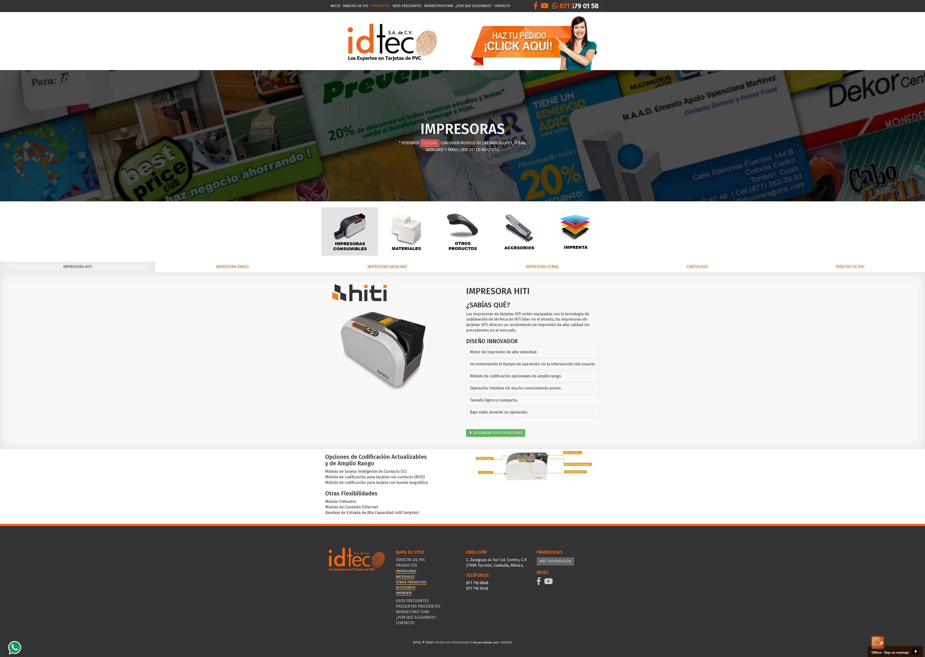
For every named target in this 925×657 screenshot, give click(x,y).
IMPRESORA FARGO (232, 266)
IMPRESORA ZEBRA (542, 266)
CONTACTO (502, 6)
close (915, 651)
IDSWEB (506, 642)
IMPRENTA (404, 593)
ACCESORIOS (406, 587)
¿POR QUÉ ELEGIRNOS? (474, 6)
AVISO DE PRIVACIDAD (452, 642)
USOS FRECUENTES (407, 6)
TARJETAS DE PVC (356, 6)
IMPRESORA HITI (77, 266)
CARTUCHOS (697, 266)
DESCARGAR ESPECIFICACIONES (497, 433)
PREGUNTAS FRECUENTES (418, 606)
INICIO (335, 6)
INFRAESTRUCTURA (438, 6)
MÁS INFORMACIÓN (555, 561)
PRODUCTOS (380, 6)
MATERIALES (405, 577)
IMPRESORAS (406, 571)
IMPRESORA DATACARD (387, 266)
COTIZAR (429, 143)
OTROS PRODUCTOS (411, 582)
